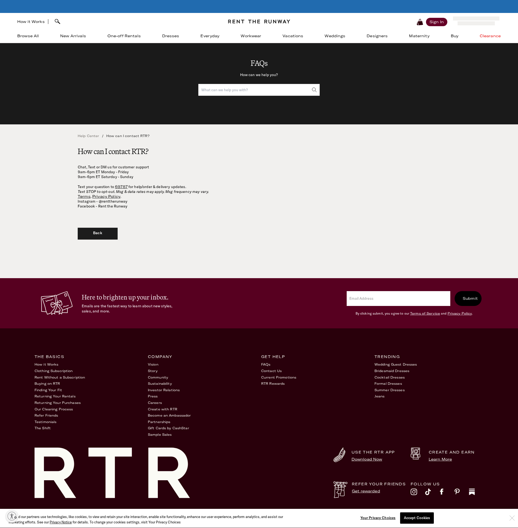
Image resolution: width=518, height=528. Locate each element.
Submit (470, 298)
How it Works (31, 21)
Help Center (88, 136)
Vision (153, 364)
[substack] (476, 493)
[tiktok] (432, 493)
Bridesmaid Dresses (391, 371)
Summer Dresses (389, 390)
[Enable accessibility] (11, 516)
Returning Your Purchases (58, 403)
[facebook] (447, 493)
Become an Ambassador (169, 415)
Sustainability (160, 383)
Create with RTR (162, 409)
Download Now (367, 459)
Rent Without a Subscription (60, 377)
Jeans (379, 396)
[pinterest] (461, 493)
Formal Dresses (388, 383)
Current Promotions (278, 377)
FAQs (265, 364)
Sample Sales (160, 434)
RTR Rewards (273, 383)
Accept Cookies (417, 518)
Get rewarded (366, 491)
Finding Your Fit (48, 390)
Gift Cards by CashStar (168, 428)
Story (153, 371)
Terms (84, 196)
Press (153, 396)
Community (158, 377)
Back (97, 232)
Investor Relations (164, 390)
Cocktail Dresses (389, 377)
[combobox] (135, 21)
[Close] (512, 518)
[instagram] (418, 493)
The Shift (43, 428)
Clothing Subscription (54, 371)
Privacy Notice (61, 522)
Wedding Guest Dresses (395, 364)
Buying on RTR (47, 383)
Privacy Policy (106, 196)
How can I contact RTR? (127, 136)
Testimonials (45, 422)
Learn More (440, 459)
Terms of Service (425, 313)
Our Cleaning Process (54, 409)
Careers (155, 403)
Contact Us (271, 371)
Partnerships (159, 422)
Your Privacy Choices (378, 518)
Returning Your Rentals (55, 396)
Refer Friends (46, 415)
